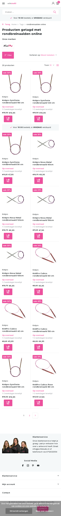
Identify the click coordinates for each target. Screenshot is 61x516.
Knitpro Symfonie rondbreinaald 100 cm (13, 385)
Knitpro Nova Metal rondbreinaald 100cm (13, 274)
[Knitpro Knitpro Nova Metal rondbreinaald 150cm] (46, 200)
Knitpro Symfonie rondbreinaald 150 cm (13, 101)
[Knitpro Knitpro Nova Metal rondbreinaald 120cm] (15, 199)
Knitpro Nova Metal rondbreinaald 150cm (43, 219)
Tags (21, 24)
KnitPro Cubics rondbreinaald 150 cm (43, 330)
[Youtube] (38, 465)
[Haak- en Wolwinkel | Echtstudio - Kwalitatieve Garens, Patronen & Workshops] (15, 3)
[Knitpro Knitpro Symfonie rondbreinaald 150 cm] (15, 82)
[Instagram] (28, 465)
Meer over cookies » (44, 511)
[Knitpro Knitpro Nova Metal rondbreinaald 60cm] (46, 144)
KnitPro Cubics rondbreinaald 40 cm (13, 330)
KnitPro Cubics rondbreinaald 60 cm (43, 274)
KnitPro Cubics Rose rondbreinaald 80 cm (43, 385)
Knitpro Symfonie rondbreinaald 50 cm (12, 163)
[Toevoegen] (8, 119)
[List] (57, 65)
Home (14, 24)
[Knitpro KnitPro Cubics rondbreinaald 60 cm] (46, 255)
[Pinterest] (33, 465)
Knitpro (5, 97)
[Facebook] (23, 465)
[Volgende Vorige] (35, 415)
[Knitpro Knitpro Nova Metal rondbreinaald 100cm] (15, 255)
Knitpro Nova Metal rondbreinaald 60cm (43, 163)
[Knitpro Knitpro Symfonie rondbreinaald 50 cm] (15, 144)
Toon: (46, 65)
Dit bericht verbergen (19, 511)
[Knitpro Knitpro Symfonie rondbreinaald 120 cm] (46, 82)
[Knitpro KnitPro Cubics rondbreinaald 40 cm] (15, 311)
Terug (7, 24)
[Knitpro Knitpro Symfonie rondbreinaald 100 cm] (15, 366)
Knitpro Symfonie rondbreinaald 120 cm (44, 101)
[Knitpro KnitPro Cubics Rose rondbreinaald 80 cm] (46, 366)
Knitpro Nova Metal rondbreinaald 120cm (13, 219)
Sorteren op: (35, 55)
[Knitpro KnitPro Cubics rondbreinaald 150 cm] (46, 311)
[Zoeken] (55, 12)
